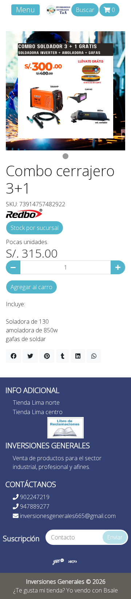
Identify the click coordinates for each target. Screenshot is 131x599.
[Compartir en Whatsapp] (94, 356)
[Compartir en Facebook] (13, 356)
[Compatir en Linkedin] (78, 356)
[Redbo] (24, 213)
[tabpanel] (65, 90)
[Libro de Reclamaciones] (65, 427)
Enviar (115, 537)
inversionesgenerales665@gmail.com (67, 516)
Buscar (85, 10)
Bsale (110, 590)
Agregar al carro (31, 287)
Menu (25, 10)
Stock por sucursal (35, 228)
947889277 (34, 506)
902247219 (34, 497)
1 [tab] (65, 156)
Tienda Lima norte (36, 402)
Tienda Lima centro (38, 412)
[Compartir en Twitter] (30, 356)
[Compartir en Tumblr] (62, 356)
